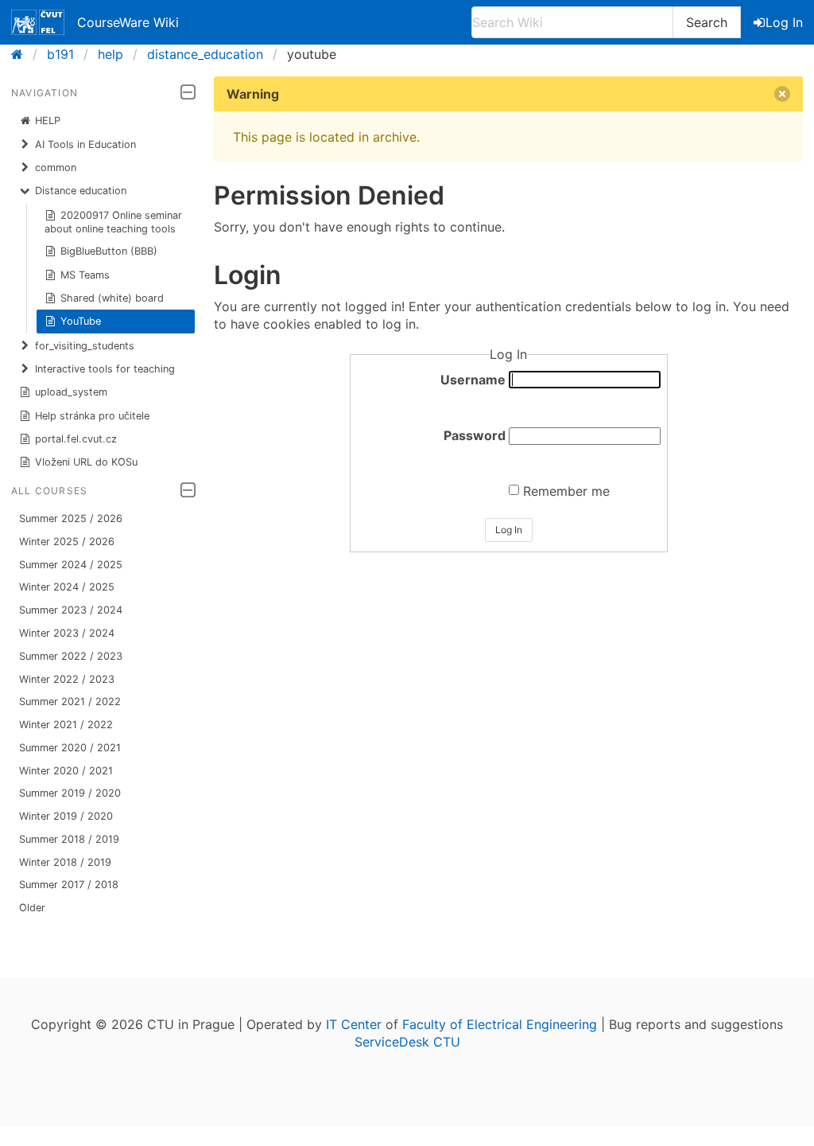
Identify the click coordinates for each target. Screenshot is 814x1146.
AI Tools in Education (85, 144)
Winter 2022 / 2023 (66, 679)
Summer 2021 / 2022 (70, 701)
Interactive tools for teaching (105, 369)
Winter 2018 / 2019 (65, 862)
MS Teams (85, 275)
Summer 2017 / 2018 (68, 885)
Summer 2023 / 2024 (70, 610)
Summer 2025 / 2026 (70, 518)
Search (706, 22)
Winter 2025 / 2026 (66, 542)
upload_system (71, 392)
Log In (784, 22)
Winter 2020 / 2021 (66, 771)
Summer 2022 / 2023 (70, 656)
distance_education (205, 54)
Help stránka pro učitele (92, 416)
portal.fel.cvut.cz (76, 439)
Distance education (80, 191)
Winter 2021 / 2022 (66, 725)
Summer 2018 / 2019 (69, 839)
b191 (60, 54)
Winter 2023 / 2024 (66, 633)
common (55, 167)
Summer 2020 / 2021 (70, 748)
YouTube (80, 321)
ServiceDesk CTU (407, 1042)
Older (32, 908)
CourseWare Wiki (128, 22)
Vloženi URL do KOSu (86, 462)
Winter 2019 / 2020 (66, 816)
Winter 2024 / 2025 (66, 587)
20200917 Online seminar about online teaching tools (114, 221)
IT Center (354, 1024)
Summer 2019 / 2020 (70, 793)
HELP (47, 121)
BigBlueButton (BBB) (108, 251)
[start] (22, 54)
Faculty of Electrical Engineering (499, 1024)
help (110, 54)
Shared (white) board (112, 298)
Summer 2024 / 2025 (70, 565)
